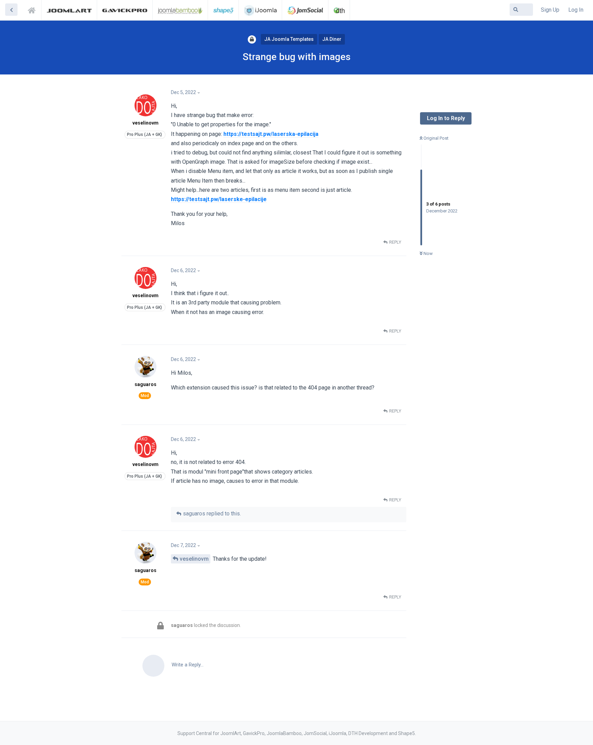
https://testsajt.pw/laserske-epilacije (219, 199)
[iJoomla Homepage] (260, 10)
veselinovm (194, 559)
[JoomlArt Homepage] (69, 10)
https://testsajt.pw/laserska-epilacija (270, 134)
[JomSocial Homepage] (305, 10)
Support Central (33, 9)
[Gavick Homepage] (124, 10)
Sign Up (550, 10)
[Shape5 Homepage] (223, 10)
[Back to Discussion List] (11, 9)
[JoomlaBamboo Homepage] (180, 10)
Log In (575, 10)
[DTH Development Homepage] (339, 10)
